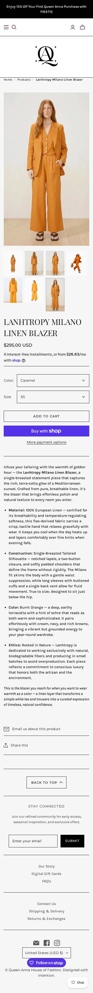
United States (44, 953)
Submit (72, 841)
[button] (47, 782)
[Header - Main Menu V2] (6, 27)
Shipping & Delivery (46, 911)
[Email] (36, 943)
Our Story (46, 866)
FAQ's (46, 881)
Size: (7, 397)
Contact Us (46, 903)
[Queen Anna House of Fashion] (46, 55)
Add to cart (46, 416)
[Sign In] (72, 27)
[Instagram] (57, 943)
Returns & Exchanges (46, 918)
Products (24, 79)
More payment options (46, 442)
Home (8, 79)
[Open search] (17, 27)
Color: (9, 380)
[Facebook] (47, 943)
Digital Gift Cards (46, 873)
